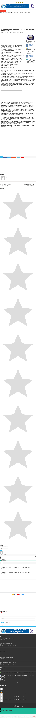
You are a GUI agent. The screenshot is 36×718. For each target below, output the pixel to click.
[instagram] (23, 594)
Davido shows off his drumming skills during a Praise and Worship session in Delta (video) (29, 184)
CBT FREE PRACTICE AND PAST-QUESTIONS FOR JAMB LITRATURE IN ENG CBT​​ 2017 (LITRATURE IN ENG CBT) (16, 572)
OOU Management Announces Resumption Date (30, 41)
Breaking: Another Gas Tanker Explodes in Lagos (8, 659)
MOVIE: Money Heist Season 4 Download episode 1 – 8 (9, 640)
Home (1, 12)
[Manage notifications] (34, 716)
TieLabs (23, 704)
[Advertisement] (18, 20)
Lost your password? (4, 625)
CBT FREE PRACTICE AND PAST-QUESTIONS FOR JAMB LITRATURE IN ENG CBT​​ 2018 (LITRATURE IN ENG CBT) (30, 62)
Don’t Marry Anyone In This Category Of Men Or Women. (9, 645)
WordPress (16, 704)
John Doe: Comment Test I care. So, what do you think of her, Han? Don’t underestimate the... (15, 696)
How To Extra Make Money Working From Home (8, 662)
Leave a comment (18, 32)
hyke (2, 32)
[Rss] (13, 594)
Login (1, 544)
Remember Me (7, 622)
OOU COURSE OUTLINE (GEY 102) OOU (6, 657)
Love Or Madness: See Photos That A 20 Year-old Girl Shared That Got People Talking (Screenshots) (6, 184)
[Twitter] (16, 594)
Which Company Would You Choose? (6, 643)
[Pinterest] (18, 594)
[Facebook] (14, 594)
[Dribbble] (19, 594)
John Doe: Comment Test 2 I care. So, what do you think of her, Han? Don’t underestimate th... (15, 693)
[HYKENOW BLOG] (18, 2)
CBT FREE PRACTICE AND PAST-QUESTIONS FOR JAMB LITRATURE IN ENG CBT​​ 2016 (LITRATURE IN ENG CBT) (16, 574)
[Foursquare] (21, 594)
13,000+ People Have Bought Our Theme (7, 638)
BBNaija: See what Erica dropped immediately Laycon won (9, 664)
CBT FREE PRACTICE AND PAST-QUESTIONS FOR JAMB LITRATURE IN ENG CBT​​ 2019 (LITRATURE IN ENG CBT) (30, 51)
